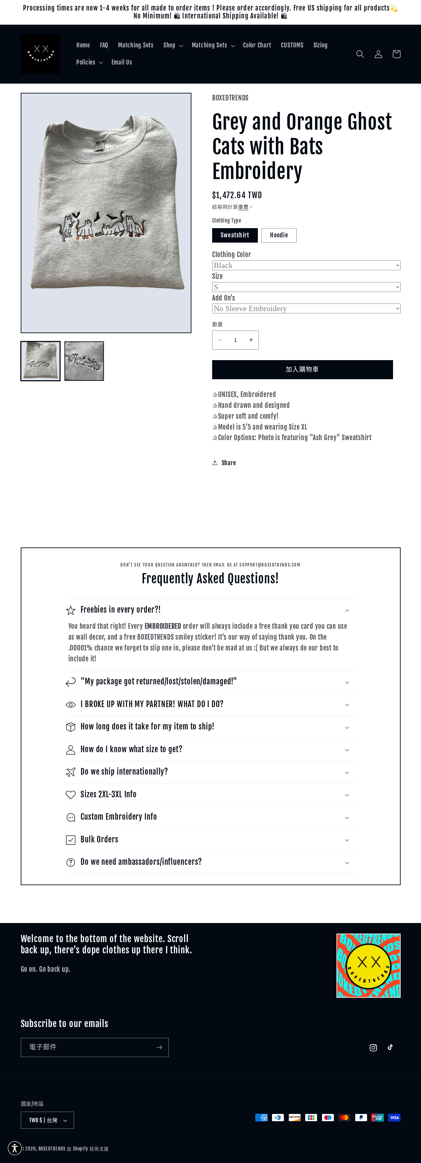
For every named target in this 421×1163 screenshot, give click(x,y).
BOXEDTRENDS (52, 1148)
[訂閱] (159, 1047)
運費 (243, 206)
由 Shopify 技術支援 (88, 1148)
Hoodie (279, 234)
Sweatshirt (235, 234)
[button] (173, 45)
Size (217, 276)
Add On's (223, 298)
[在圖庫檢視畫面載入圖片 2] (84, 361)
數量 (217, 324)
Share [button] (229, 462)
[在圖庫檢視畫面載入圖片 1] (41, 361)
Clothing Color (231, 255)
